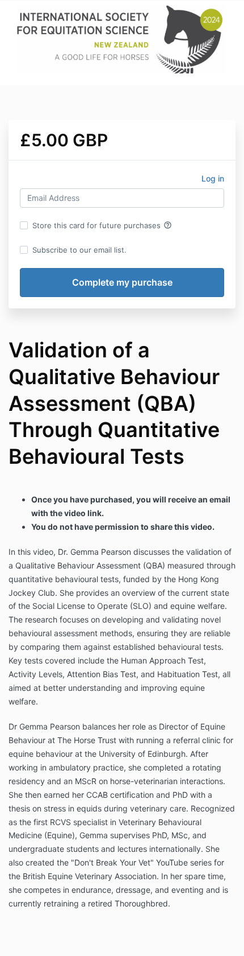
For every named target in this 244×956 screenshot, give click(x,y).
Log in (212, 178)
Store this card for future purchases (102, 225)
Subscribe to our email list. (79, 249)
